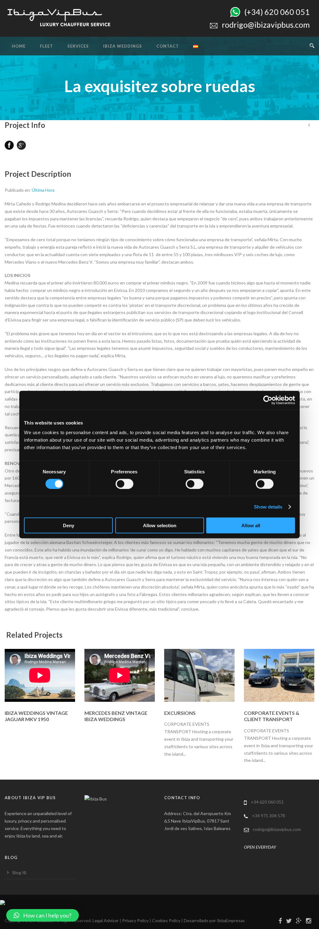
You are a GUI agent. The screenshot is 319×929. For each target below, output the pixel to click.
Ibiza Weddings (122, 46)
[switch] (124, 484)
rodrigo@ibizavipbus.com (277, 829)
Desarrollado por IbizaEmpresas (214, 920)
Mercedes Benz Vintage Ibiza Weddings (115, 716)
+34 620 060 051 (267, 802)
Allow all (250, 525)
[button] (42, 915)
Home (19, 46)
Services (78, 46)
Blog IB (19, 872)
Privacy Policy (135, 920)
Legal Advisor (106, 920)
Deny (68, 525)
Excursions (180, 713)
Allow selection (159, 525)
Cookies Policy (166, 920)
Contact (167, 46)
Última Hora (43, 190)
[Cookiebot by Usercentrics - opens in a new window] (267, 400)
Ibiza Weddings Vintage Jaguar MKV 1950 (36, 716)
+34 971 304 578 (268, 815)
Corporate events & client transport (271, 716)
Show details (268, 506)
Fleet (46, 46)
